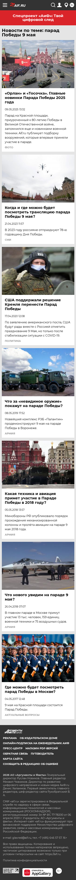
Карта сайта (13, 758)
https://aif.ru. (53, 854)
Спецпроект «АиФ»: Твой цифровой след (38, 18)
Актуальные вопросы (22, 715)
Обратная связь (15, 753)
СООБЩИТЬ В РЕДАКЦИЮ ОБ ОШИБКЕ (30, 764)
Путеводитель (42, 753)
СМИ (8, 239)
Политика (13, 341)
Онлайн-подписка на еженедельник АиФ (36, 743)
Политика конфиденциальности (25, 860)
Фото (9, 147)
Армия (10, 433)
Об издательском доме (38, 738)
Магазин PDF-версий (41, 748)
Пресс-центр (13, 748)
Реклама (10, 738)
